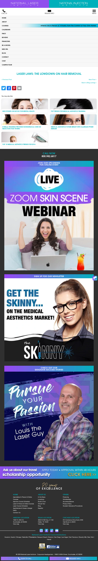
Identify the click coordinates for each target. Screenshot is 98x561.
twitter (3, 88)
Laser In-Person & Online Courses (23, 504)
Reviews (5, 37)
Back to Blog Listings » (89, 82)
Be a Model (6, 45)
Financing (6, 41)
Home (4, 18)
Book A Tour (42, 501)
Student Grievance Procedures (72, 506)
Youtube (56, 530)
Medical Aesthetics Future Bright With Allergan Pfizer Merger (72, 128)
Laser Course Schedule (20, 506)
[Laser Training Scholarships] (49, 472)
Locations (41, 499)
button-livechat (95, 278)
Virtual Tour (41, 504)
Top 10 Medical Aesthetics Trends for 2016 (18, 144)
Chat (4, 61)
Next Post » (93, 79)
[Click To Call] (25, 558)
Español (40, 508)
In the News (41, 497)
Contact (5, 57)
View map (16, 524)
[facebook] (53, 547)
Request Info (49, 13)
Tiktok (51, 530)
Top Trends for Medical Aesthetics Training (68, 111)
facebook (9, 88)
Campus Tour (7, 65)
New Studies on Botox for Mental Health (18, 111)
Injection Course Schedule (21, 501)
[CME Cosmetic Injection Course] (73, 4)
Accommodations (68, 501)
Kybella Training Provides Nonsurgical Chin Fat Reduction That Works (21, 128)
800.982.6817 (49, 156)
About (4, 22)
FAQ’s (4, 33)
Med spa (5, 49)
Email (19, 88)
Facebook (46, 530)
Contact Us (16, 512)
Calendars (6, 29)
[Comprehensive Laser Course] (24, 4)
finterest (14, 88)
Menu (94, 13)
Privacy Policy (67, 504)
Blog (4, 53)
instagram (41, 530)
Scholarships (67, 499)
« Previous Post (6, 79)
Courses (5, 25)
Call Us (4, 13)
